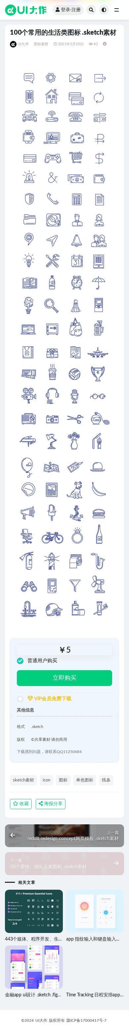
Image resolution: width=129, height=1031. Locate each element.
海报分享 (53, 804)
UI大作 (23, 44)
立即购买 (64, 678)
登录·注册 (71, 10)
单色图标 (84, 780)
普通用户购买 (42, 660)
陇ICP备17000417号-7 (86, 1020)
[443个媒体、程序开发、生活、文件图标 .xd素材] (34, 911)
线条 (106, 780)
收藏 (23, 804)
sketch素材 (23, 780)
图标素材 (41, 44)
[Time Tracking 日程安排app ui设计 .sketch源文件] (95, 967)
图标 (63, 780)
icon (46, 780)
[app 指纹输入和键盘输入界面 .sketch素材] (95, 911)
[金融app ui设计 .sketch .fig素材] (34, 967)
